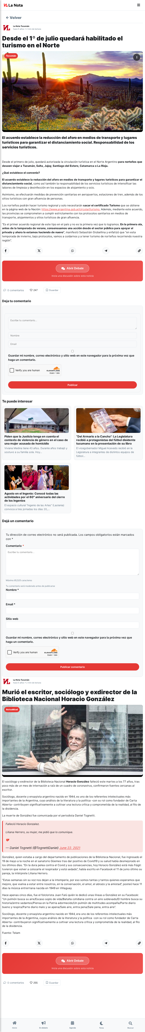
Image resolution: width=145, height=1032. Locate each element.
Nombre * (12, 590)
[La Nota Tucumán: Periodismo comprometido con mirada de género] (13, 5)
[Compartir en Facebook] (5, 250)
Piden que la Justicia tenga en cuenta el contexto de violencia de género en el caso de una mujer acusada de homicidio (36, 440)
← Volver (14, 18)
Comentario (15, 546)
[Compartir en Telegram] (105, 250)
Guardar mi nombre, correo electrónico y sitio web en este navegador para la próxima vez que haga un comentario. (71, 357)
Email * (10, 604)
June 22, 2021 (69, 848)
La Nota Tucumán (21, 26)
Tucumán (11, 55)
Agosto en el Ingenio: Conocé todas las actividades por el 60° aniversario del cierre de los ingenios (34, 497)
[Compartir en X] (39, 250)
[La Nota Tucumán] (7, 27)
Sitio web (12, 619)
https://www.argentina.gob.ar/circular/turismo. (71, 209)
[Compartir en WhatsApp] (72, 250)
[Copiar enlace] (139, 250)
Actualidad (12, 709)
